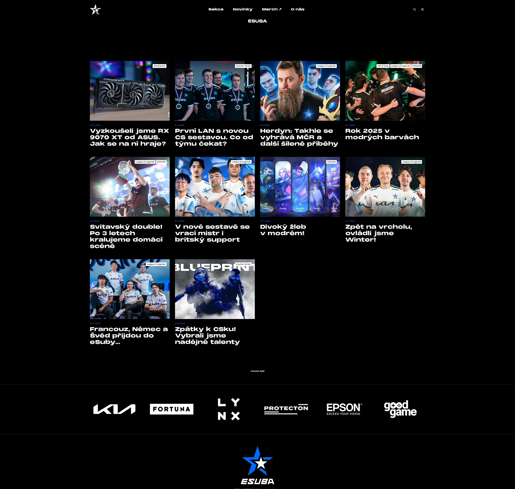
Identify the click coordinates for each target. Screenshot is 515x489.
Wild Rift (416, 66)
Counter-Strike (243, 66)
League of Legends (326, 66)
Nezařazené (159, 66)
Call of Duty (383, 66)
